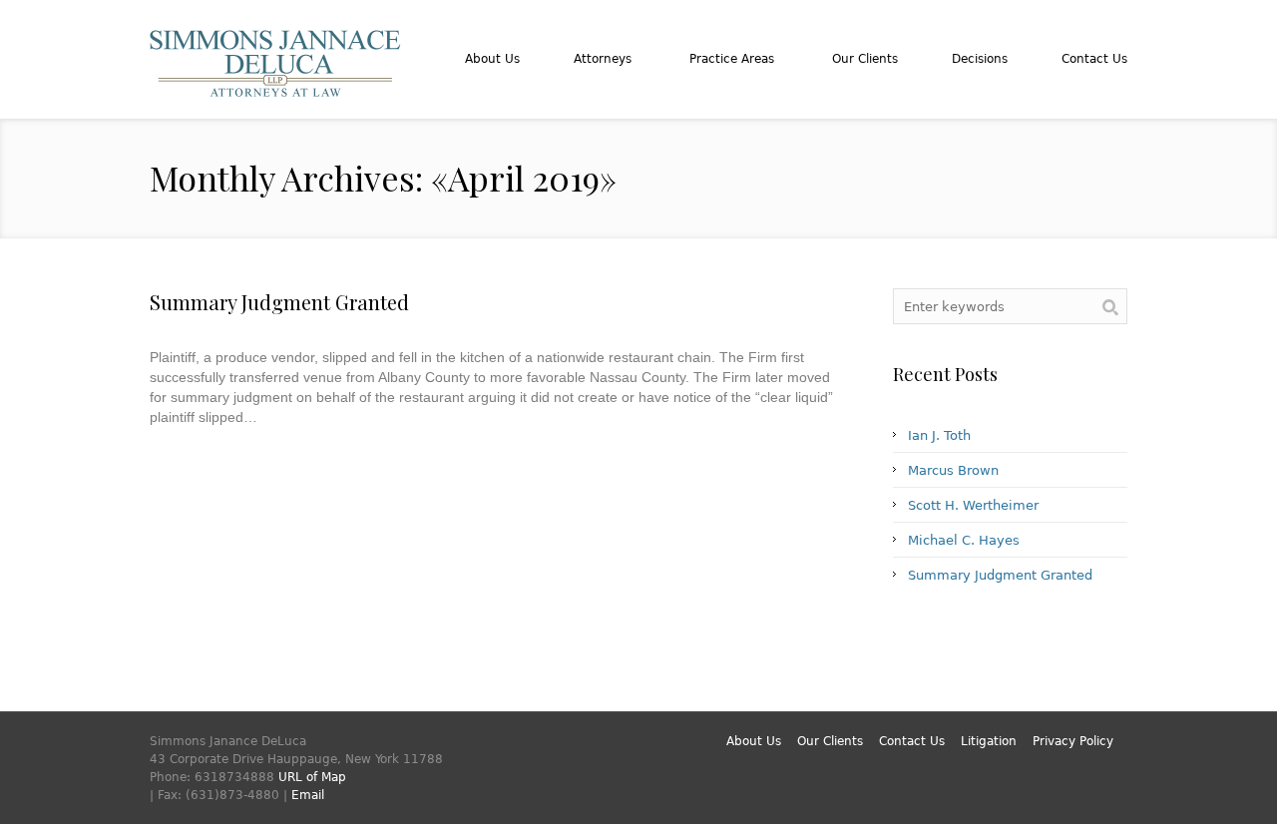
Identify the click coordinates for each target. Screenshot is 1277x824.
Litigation (989, 741)
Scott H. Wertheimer (973, 505)
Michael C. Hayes (964, 540)
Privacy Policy (1073, 741)
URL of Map (312, 777)
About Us (753, 741)
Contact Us (912, 741)
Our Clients (830, 741)
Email (307, 795)
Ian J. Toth (939, 435)
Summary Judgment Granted (279, 301)
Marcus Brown (953, 470)
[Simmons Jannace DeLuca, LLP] (275, 87)
